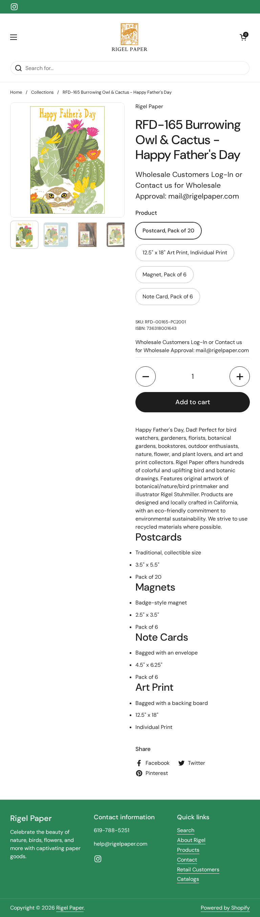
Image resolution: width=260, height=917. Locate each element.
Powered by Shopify (225, 907)
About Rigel (191, 840)
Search (185, 830)
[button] (243, 37)
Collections (42, 92)
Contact (187, 859)
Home (16, 92)
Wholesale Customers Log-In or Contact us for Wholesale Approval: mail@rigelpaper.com (188, 185)
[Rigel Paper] (128, 37)
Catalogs (188, 878)
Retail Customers (198, 869)
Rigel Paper (70, 907)
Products (188, 849)
